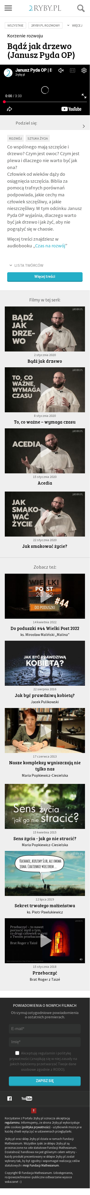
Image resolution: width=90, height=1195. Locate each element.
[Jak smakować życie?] (45, 514)
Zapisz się (45, 1080)
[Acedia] (45, 450)
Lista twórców (28, 265)
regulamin (46, 1053)
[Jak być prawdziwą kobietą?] (45, 663)
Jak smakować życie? (44, 546)
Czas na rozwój (50, 246)
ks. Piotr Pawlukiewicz (45, 912)
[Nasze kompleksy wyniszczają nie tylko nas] (45, 730)
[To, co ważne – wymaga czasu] (83, 126)
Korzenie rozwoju (25, 36)
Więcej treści (44, 276)
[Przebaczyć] (45, 940)
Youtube (27, 1098)
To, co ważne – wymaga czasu (45, 422)
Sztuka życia (38, 138)
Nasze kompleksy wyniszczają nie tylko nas (45, 765)
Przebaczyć (45, 973)
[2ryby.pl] (45, 9)
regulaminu (12, 1123)
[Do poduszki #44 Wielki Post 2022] (45, 596)
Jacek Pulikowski (45, 701)
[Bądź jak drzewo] (45, 328)
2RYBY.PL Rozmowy (45, 25)
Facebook (9, 1098)
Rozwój (15, 138)
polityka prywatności (36, 1127)
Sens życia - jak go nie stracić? (44, 838)
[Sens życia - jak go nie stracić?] (45, 806)
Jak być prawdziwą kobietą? (45, 695)
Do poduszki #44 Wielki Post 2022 (45, 628)
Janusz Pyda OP (41, 54)
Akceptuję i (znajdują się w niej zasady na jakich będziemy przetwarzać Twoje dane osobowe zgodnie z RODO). (43, 1061)
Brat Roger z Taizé (45, 979)
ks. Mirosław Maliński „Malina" (44, 634)
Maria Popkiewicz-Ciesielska (45, 775)
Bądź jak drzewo (45, 361)
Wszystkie (15, 25)
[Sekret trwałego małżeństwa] (45, 873)
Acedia (45, 483)
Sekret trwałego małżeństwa (45, 905)
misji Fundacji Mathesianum (41, 1165)
